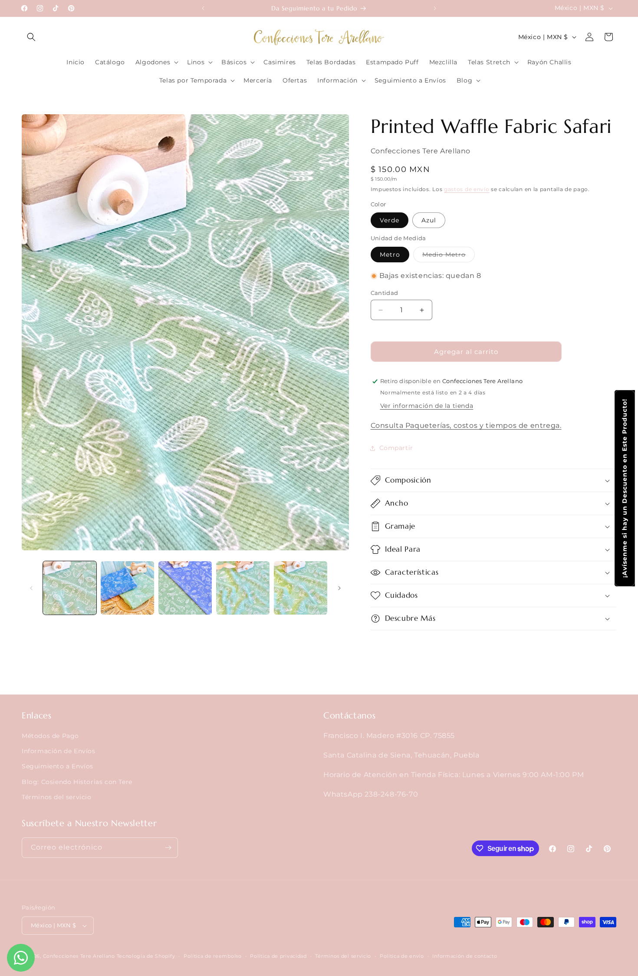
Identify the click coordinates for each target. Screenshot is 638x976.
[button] (31, 36)
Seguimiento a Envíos (57, 766)
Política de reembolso (213, 956)
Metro (390, 254)
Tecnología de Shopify (146, 956)
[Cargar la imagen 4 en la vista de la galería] (243, 588)
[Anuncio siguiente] (434, 8)
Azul (428, 220)
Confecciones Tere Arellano (79, 956)
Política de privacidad (278, 956)
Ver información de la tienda (427, 406)
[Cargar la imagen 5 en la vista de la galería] (300, 588)
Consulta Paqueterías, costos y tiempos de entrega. (466, 425)
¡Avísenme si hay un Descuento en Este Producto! (624, 488)
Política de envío (402, 956)
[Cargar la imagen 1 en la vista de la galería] (69, 588)
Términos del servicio (57, 797)
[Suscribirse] (168, 847)
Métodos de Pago (50, 736)
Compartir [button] (396, 448)
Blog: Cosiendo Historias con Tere (77, 782)
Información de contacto (464, 956)
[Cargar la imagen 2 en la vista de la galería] (127, 588)
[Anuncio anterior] (203, 8)
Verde (389, 220)
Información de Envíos (58, 751)
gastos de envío (467, 189)
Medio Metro (448, 256)
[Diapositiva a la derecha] (339, 588)
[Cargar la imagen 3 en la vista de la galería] (185, 588)
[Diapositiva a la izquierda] (31, 588)
